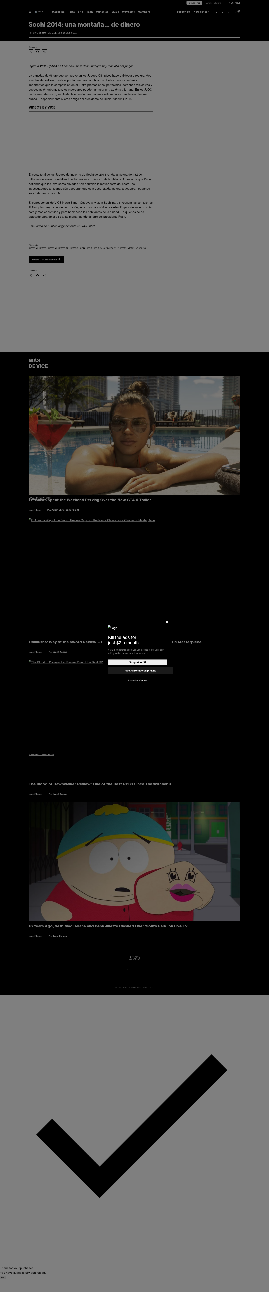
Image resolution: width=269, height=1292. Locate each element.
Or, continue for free (138, 680)
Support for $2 (137, 662)
